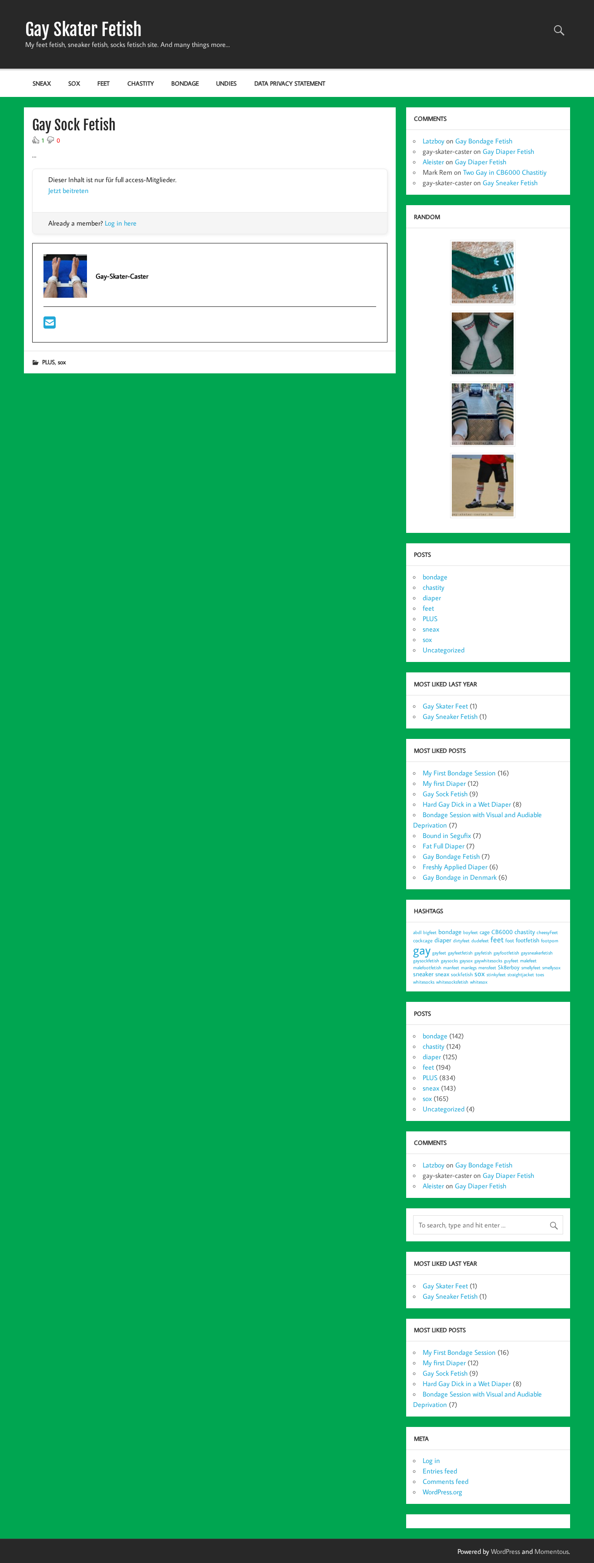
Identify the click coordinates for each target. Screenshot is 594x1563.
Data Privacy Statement (289, 83)
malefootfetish (427, 967)
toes (540, 974)
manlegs (469, 967)
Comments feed (445, 1481)
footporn (549, 941)
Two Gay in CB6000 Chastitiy (505, 172)
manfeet (451, 967)
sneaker (423, 974)
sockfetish (462, 974)
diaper (432, 597)
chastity (140, 83)
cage (485, 931)
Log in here (121, 223)
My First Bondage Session (459, 772)
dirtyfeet (461, 941)
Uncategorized (443, 649)
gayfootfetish (506, 953)
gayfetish (483, 953)
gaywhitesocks (488, 961)
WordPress (505, 1551)
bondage (185, 83)
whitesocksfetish (452, 982)
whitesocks (423, 982)
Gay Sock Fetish (445, 793)
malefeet (528, 961)
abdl (417, 932)
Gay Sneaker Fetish (510, 182)
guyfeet (511, 961)
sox (74, 83)
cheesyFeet (547, 932)
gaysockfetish (426, 961)
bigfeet (430, 932)
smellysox (551, 967)
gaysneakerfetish (537, 953)
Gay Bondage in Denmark (460, 877)
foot (509, 940)
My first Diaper (444, 783)
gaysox (466, 961)
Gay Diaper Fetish (508, 151)
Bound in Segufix (447, 835)
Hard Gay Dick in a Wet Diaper (467, 804)
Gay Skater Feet (445, 706)
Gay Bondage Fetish (483, 140)
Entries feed (440, 1471)
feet (103, 83)
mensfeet (487, 967)
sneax (42, 83)
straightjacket (520, 974)
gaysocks (449, 961)
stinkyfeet (496, 974)
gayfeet (439, 953)
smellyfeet (531, 967)
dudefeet (480, 941)
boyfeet (470, 932)
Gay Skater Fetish (83, 29)
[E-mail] (49, 325)
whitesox (478, 982)
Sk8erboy (509, 967)
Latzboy (433, 140)
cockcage (423, 940)
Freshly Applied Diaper (455, 866)
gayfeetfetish (460, 953)
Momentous (551, 1551)
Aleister (433, 161)
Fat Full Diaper (443, 845)
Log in (431, 1460)
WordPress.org (442, 1491)
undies (226, 83)
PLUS (48, 362)
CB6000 (502, 932)
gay (421, 949)
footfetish (527, 940)
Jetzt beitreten (68, 190)
